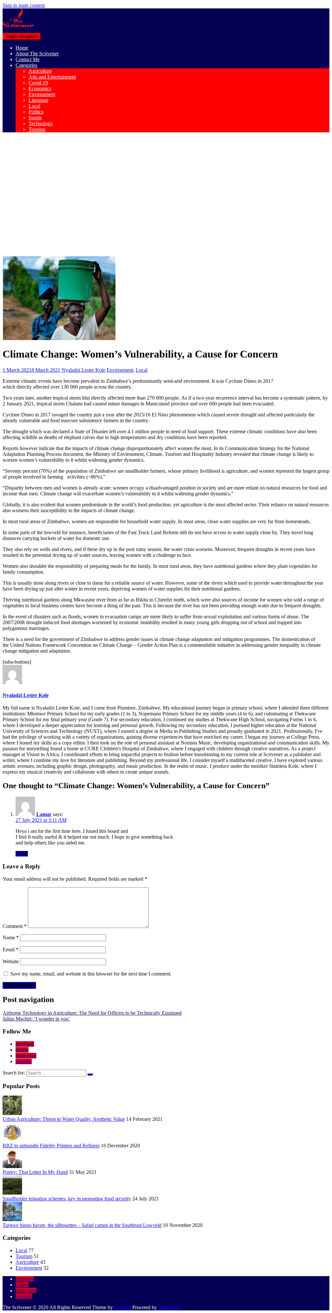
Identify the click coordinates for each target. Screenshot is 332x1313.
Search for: (14, 1073)
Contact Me (28, 59)
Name (11, 937)
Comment (15, 926)
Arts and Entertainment (52, 77)
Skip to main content (24, 5)
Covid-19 (38, 82)
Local (34, 106)
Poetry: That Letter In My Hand (35, 1172)
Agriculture (40, 71)
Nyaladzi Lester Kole (83, 370)
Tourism (37, 129)
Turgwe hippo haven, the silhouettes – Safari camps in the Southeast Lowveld (82, 1225)
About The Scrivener (37, 53)
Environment (42, 94)
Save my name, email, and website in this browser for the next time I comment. (91, 973)
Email (10, 949)
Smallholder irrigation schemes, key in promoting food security (67, 1198)
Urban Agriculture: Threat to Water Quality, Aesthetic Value (64, 1119)
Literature (38, 100)
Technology (41, 123)
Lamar (44, 814)
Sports (35, 117)
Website (11, 961)
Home (22, 47)
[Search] (90, 1075)
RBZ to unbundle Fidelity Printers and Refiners (51, 1145)
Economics (40, 88)
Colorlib (122, 1307)
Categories (26, 65)
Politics (36, 112)
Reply (22, 853)
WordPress (169, 1307)
